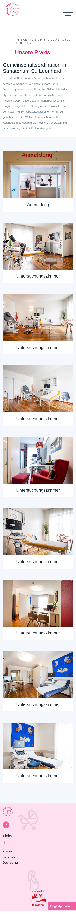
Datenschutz (10, 862)
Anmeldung (38, 204)
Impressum (10, 857)
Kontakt (7, 851)
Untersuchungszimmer (38, 275)
